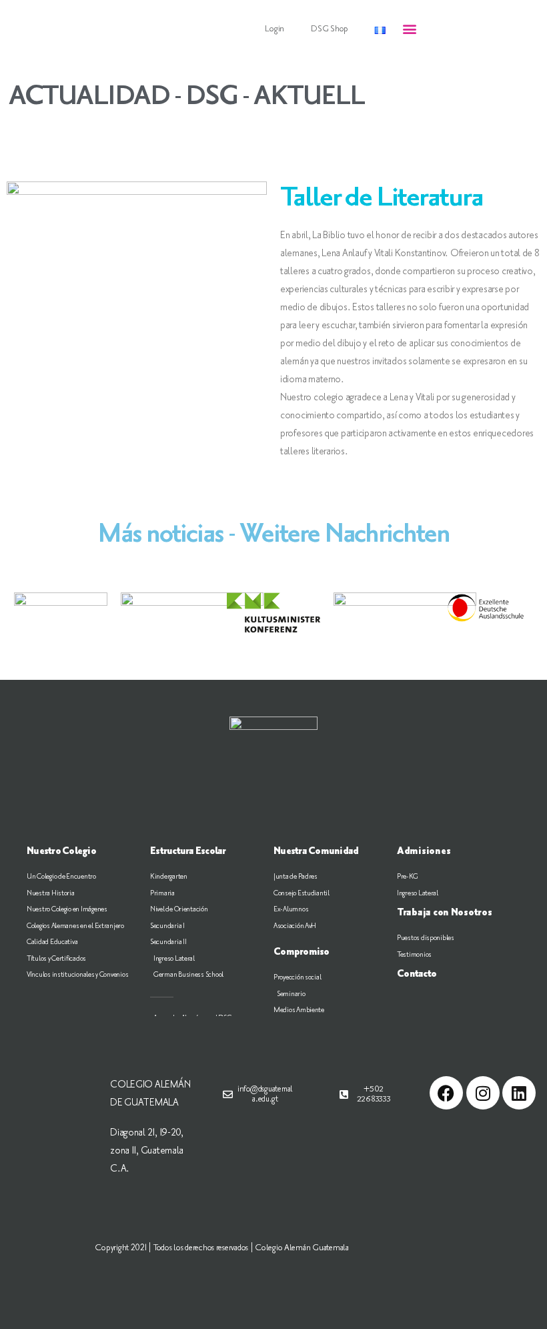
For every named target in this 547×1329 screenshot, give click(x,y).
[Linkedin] (519, 1093)
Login (274, 28)
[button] (410, 29)
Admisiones (423, 851)
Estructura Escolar (188, 851)
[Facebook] (446, 1093)
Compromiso (302, 952)
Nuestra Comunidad (316, 851)
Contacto (416, 974)
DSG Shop (329, 28)
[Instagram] (483, 1093)
